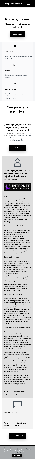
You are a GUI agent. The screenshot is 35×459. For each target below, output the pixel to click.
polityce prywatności (24, 452)
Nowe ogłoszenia (10, 136)
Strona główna (9, 133)
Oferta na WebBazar (22, 133)
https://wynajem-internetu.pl (13, 355)
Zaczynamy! (17, 34)
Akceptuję (17, 455)
